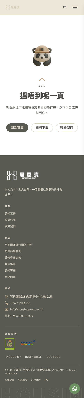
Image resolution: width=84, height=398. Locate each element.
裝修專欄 (10, 270)
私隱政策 (9, 380)
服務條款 (22, 380)
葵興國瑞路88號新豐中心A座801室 (31, 296)
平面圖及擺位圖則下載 (18, 245)
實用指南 (10, 264)
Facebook (13, 356)
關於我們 (10, 226)
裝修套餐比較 (13, 257)
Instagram (34, 356)
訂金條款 (36, 380)
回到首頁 (17, 127)
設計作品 (10, 220)
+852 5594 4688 (20, 303)
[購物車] (64, 7)
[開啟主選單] (75, 7)
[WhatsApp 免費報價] (74, 388)
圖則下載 (42, 127)
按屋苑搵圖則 (13, 251)
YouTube (54, 356)
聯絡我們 (66, 127)
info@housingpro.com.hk (26, 309)
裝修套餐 (10, 213)
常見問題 (10, 277)
